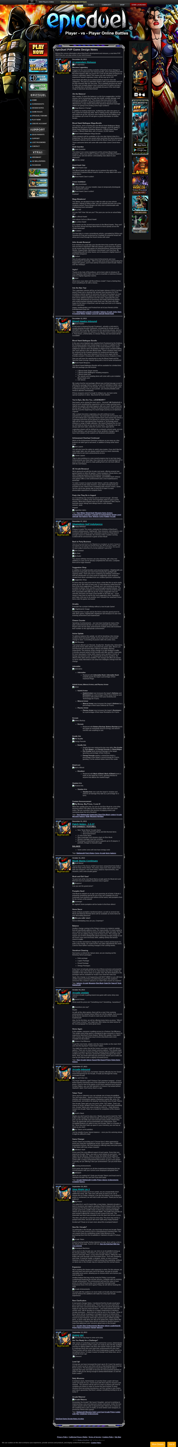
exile (74, 1414)
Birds (109, 515)
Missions (75, 816)
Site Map (118, 1437)
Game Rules (37, 112)
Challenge (83, 1414)
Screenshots (38, 104)
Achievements (77, 515)
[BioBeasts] (140, 154)
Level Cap (100, 1412)
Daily (94, 1412)
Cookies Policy (107, 1437)
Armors (110, 513)
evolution (75, 1182)
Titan (78, 513)
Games (91, 5)
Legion (117, 1412)
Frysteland (76, 314)
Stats (119, 312)
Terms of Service (95, 1437)
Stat (80, 516)
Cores (101, 516)
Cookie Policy (96, 1443)
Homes (75, 1062)
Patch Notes (89, 853)
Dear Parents (38, 134)
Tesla (119, 983)
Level (119, 515)
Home (34, 100)
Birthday (100, 816)
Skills (88, 816)
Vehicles (96, 516)
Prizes (108, 1060)
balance (103, 312)
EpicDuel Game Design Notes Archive (70, 1419)
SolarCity (107, 983)
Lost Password (39, 142)
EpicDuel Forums (39, 116)
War (77, 1414)
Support (36, 138)
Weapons (98, 513)
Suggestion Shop (95, 815)
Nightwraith (80, 312)
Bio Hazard (102, 1060)
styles (115, 312)
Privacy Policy (62, 1437)
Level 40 (95, 314)
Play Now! (36, 120)
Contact (36, 146)
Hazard (94, 1060)
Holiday (88, 314)
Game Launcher (139, 5)
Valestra (100, 1327)
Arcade (109, 312)
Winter (83, 314)
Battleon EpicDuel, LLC (85, 1440)
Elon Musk (106, 815)
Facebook (36, 165)
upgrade (102, 314)
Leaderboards (115, 1326)
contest (113, 815)
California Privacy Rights (78, 1437)
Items (104, 513)
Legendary (96, 312)
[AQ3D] (140, 97)
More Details (158, 1444)
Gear (90, 516)
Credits (94, 1180)
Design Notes (38, 108)
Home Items (115, 1060)
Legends (88, 312)
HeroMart (36, 157)
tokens (88, 1060)
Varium (114, 515)
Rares (79, 1327)
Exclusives (86, 1327)
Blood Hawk (109, 314)
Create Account (39, 124)
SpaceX (114, 983)
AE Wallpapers (38, 161)
